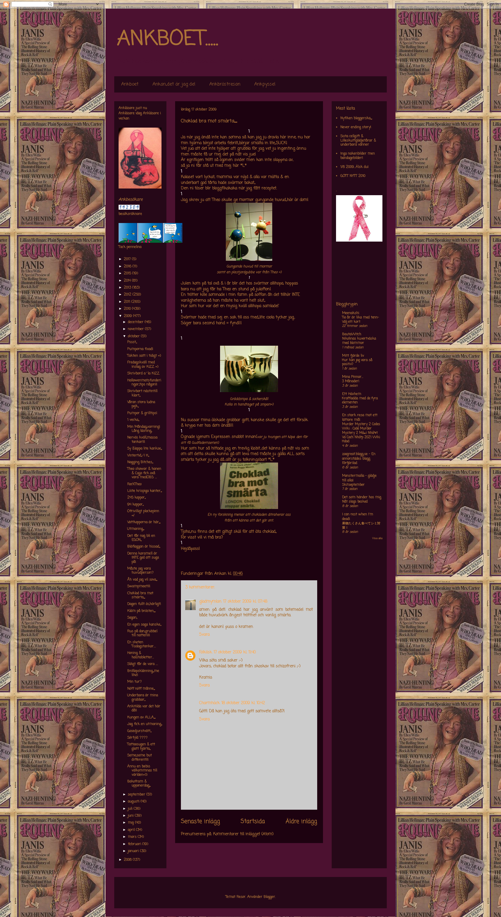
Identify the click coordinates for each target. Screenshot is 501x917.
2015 (128, 273)
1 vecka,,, (133, 420)
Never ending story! (355, 127)
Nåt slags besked (355, 501)
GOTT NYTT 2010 (352, 176)
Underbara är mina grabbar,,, (142, 697)
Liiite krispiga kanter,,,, (144, 491)
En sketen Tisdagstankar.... (141, 644)
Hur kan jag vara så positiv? (357, 362)
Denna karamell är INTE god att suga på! (143, 558)
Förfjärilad (349, 463)
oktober (134, 336)
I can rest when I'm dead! (357, 517)
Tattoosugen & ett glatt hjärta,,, (141, 746)
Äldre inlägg (301, 821)
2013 (128, 287)
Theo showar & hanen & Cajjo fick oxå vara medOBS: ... (144, 473)
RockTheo (134, 484)
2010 (128, 308)
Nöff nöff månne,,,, (141, 688)
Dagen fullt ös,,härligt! (144, 604)
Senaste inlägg (200, 821)
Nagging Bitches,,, (140, 462)
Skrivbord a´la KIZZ (143, 373)
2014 (128, 280)
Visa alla (377, 538)
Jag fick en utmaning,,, (144, 724)
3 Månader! (350, 381)
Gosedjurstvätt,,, (139, 731)
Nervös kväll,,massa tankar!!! (142, 439)
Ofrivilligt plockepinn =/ (143, 513)
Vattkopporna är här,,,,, (143, 522)
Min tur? (134, 681)
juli (131, 808)
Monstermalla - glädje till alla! (359, 478)
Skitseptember (353, 485)
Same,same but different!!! (139, 757)
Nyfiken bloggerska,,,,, (356, 118)
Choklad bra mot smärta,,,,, (140, 595)
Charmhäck (209, 703)
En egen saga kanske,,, (144, 624)
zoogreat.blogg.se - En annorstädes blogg (358, 456)
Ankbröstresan (224, 84)
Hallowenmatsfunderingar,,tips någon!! (144, 382)
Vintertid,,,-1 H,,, (138, 455)
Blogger (269, 897)
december (136, 322)
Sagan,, (132, 617)
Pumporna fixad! (140, 349)
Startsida (253, 821)
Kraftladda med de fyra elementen (360, 400)
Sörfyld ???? (137, 737)
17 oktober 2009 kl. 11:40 (235, 652)
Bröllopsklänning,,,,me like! (143, 673)
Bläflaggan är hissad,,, (143, 546)
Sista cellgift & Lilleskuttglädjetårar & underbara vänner (358, 140)
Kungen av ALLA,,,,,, (141, 717)
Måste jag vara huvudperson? (140, 570)
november (136, 329)
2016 (128, 266)
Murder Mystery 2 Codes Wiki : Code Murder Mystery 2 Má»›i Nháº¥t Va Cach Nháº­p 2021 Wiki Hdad (361, 433)
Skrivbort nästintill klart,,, (142, 393)
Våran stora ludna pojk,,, (141, 404)
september (137, 794)
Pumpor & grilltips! (142, 413)
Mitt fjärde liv (353, 355)
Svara (204, 635)
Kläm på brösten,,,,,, (141, 611)
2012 (128, 294)
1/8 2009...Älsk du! (354, 167)
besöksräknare (130, 214)
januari (134, 851)
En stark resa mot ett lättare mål (359, 418)
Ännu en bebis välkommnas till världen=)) (142, 771)
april (132, 830)
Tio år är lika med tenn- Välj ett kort (360, 320)
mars (133, 837)
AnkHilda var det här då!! (143, 708)
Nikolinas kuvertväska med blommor (359, 341)
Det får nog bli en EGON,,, (141, 538)
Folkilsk (205, 652)
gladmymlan (210, 602)
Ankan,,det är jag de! (174, 84)
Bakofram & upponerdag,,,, (138, 783)
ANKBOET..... (167, 39)
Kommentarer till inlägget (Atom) (243, 834)
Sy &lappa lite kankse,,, (144, 448)
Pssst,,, (132, 342)
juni (131, 815)
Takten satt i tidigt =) (144, 355)
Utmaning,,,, (135, 529)
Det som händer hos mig (361, 497)
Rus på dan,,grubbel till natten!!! (142, 633)
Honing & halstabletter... (140, 655)
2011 (127, 302)
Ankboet (130, 84)
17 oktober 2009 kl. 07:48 (245, 602)
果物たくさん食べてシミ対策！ (361, 525)
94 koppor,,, (135, 504)
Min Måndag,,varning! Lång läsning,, (143, 429)
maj (131, 822)
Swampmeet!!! (138, 586)
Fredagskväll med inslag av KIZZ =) (142, 364)
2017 (128, 259)
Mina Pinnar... (352, 377)
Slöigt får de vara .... (142, 664)
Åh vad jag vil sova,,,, (142, 579)
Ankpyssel (264, 84)
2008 (128, 859)
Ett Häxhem (351, 394)
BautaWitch (351, 334)
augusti (134, 801)
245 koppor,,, (136, 497)
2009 (128, 316)
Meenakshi (350, 313)
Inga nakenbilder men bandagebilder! (357, 155)
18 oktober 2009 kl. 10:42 (243, 703)
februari (135, 844)
